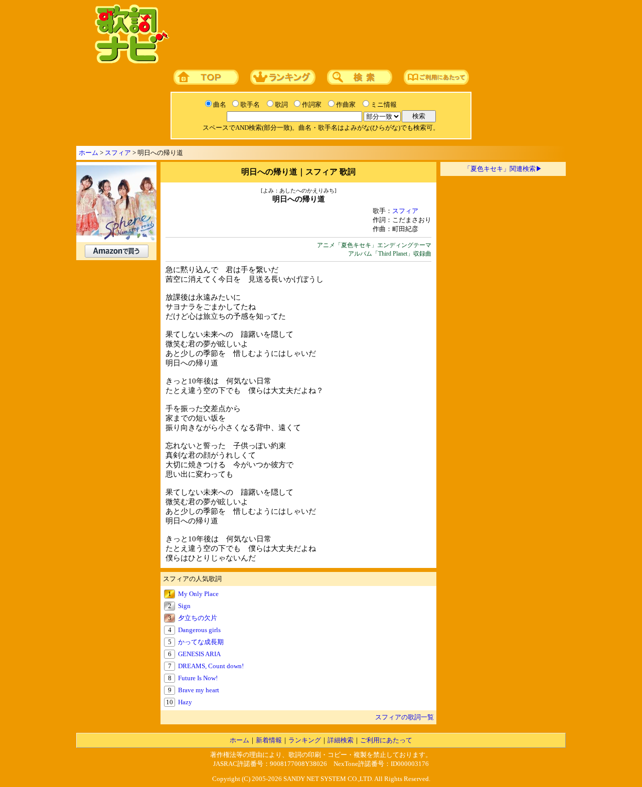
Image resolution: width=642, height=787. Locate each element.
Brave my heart (198, 690)
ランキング (304, 740)
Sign (184, 606)
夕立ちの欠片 (197, 618)
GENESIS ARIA (199, 654)
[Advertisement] (364, 34)
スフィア (118, 152)
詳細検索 (341, 740)
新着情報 (269, 740)
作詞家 (312, 104)
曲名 (219, 104)
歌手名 (250, 104)
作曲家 (346, 104)
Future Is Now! (198, 678)
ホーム (88, 152)
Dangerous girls (199, 630)
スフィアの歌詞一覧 (404, 717)
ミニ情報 (384, 104)
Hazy (185, 702)
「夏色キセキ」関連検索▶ (503, 168)
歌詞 (281, 104)
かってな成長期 (201, 642)
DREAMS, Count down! (211, 666)
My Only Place (198, 594)
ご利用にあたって (386, 740)
